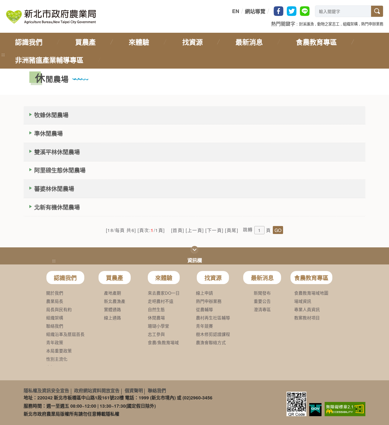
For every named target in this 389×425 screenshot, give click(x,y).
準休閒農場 (48, 133)
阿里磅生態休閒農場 (59, 170)
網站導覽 (255, 11)
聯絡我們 (157, 390)
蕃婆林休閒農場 (54, 188)
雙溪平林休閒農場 (57, 152)
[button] (306, 23)
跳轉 (248, 229)
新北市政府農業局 (51, 17)
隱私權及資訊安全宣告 (46, 390)
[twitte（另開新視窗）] (291, 11)
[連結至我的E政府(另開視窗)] (315, 409)
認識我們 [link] (28, 42)
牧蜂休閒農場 (51, 115)
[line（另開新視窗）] (304, 11)
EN (235, 11)
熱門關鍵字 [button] (283, 23)
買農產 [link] (85, 42)
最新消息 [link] (249, 42)
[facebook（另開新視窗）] (278, 11)
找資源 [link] (192, 42)
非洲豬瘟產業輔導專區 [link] (49, 60)
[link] (345, 408)
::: (231, 11)
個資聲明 (134, 390)
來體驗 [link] (139, 42)
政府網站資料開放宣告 (97, 390)
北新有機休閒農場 (57, 207)
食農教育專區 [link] (316, 42)
